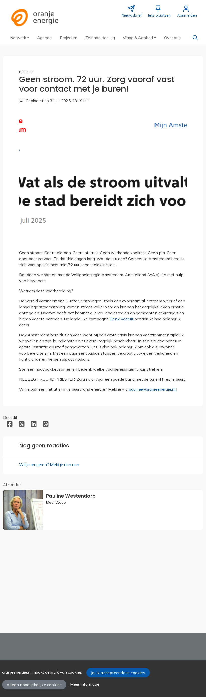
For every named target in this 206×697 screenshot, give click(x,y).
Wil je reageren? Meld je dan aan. (49, 464)
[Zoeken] (195, 37)
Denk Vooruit (121, 318)
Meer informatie (84, 684)
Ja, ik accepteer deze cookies (118, 672)
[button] (19, 38)
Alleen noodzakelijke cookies (34, 684)
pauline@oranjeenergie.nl (152, 389)
